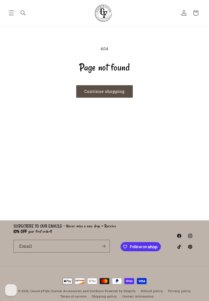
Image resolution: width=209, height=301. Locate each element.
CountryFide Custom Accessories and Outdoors (67, 291)
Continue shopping (104, 91)
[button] (11, 13)
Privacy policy (179, 291)
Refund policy (152, 291)
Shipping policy (104, 296)
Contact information (138, 296)
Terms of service (73, 296)
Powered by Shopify (120, 291)
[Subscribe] (103, 246)
